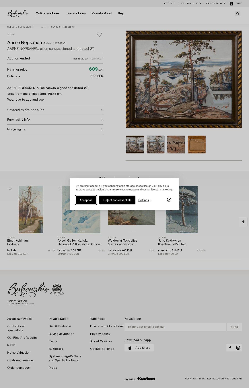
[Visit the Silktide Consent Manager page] (169, 200)
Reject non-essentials (117, 200)
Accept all (86, 200)
